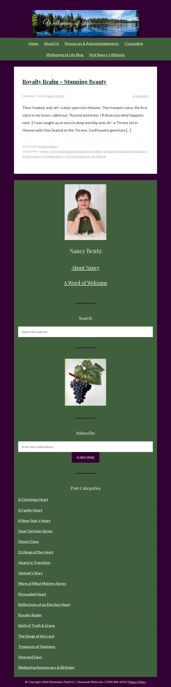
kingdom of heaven (89, 151)
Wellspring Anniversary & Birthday (46, 667)
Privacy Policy (137, 682)
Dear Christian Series (35, 531)
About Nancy (86, 267)
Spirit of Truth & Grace (36, 625)
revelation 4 (138, 151)
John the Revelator (62, 151)
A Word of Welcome (85, 282)
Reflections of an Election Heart (44, 604)
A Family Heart (30, 510)
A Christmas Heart (33, 499)
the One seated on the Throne (86, 156)
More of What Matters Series (42, 583)
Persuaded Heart (32, 594)
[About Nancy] (85, 212)
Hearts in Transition (34, 562)
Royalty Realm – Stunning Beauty (64, 81)
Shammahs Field (85, 23)
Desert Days (28, 541)
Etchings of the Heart (35, 552)
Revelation (121, 151)
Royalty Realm (48, 146)
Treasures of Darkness (36, 646)
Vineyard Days (30, 657)
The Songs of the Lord (36, 636)
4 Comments (140, 96)
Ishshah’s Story (30, 573)
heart (44, 151)
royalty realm (31, 156)
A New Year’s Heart (34, 520)
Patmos (108, 151)
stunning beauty (53, 156)
